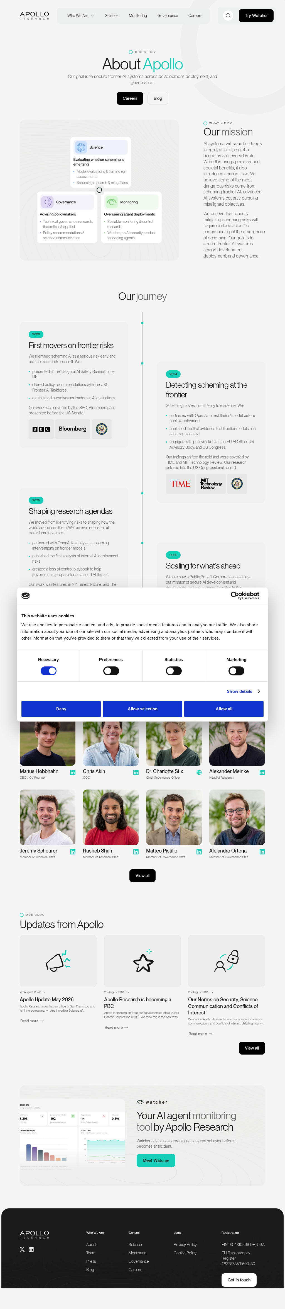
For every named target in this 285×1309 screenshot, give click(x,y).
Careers (135, 1269)
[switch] (111, 670)
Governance (139, 1261)
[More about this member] (174, 746)
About (91, 1244)
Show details (239, 691)
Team (90, 1252)
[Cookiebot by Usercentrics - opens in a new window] (239, 596)
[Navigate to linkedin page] (31, 1249)
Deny (61, 708)
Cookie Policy (185, 1252)
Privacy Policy (185, 1244)
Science (135, 1244)
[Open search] (228, 15)
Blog (158, 98)
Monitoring (137, 1252)
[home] (34, 16)
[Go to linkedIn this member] (47, 746)
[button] (79, 15)
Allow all (224, 708)
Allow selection (143, 708)
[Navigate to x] (22, 1249)
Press (91, 1261)
